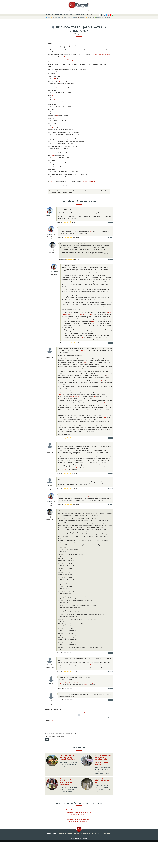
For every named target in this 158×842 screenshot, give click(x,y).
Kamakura (54, 151)
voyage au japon (71, 45)
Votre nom (48, 713)
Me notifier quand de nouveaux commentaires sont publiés (61, 733)
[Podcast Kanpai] (112, 15)
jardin (59, 394)
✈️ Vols (59, 17)
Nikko (53, 155)
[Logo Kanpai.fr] (79, 4)
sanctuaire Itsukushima (76, 396)
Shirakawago (70, 60)
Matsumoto (86, 350)
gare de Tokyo (102, 402)
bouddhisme (80, 666)
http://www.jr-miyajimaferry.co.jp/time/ (86, 497)
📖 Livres (104, 17)
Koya (53, 100)
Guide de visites (58, 15)
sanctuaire (101, 381)
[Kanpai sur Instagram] (108, 15)
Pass (59, 87)
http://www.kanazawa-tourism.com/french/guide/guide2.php (77, 314)
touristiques (94, 321)
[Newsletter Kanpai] (101, 15)
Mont (94, 396)
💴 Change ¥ (54, 17)
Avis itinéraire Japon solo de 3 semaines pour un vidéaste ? (79, 810)
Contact (93, 833)
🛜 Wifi (87, 17)
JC (51, 181)
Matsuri (65, 467)
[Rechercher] (89, 11)
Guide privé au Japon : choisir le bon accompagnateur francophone (67, 781)
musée (86, 362)
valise (90, 231)
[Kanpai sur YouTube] (110, 15)
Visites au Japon (62, 20)
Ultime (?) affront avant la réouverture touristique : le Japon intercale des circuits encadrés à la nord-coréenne (103, 760)
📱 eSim (92, 17)
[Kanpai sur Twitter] (106, 15)
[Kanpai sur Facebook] (104, 15)
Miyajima (54, 127)
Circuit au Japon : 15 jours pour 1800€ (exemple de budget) (67, 757)
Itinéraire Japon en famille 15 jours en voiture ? (79, 819)
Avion (54, 78)
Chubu (99, 348)
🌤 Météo (109, 17)
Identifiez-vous (55, 717)
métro (105, 417)
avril (75, 467)
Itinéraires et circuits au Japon (88, 181)
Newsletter (76, 833)
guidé (91, 664)
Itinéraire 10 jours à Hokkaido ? (79, 814)
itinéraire (107, 518)
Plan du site (107, 833)
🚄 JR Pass (69, 17)
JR (106, 375)
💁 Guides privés (81, 17)
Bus (57, 115)
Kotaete (49, 20)
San (55, 100)
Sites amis (99, 833)
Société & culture (68, 15)
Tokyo (64, 56)
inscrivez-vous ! (64, 717)
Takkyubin (86, 684)
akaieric (50, 450)
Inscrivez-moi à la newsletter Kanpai (55, 736)
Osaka (59, 81)
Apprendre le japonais (79, 15)
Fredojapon (49, 215)
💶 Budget (48, 17)
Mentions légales (85, 833)
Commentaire (49, 720)
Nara (53, 95)
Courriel (82, 713)
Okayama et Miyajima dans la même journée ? (79, 812)
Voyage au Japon (49, 15)
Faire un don (68, 833)
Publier (47, 739)
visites (61, 58)
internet (109, 312)
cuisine (105, 666)
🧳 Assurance (98, 17)
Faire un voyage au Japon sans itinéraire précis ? (79, 817)
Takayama (107, 54)
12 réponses (79, 34)
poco (49, 485)
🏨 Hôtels (64, 17)
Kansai (55, 97)
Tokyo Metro (56, 162)
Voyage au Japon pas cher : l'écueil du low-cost (102, 780)
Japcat (48, 665)
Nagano (81, 350)
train (108, 272)
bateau (99, 368)
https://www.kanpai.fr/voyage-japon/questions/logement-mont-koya (76, 683)
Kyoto (95, 54)
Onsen (81, 337)
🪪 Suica (75, 17)
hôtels (49, 47)
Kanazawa (101, 54)
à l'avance (65, 469)
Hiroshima (60, 127)
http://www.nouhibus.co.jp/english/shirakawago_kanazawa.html (74, 211)
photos (93, 381)
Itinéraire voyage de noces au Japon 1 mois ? (79, 821)
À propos (61, 833)
